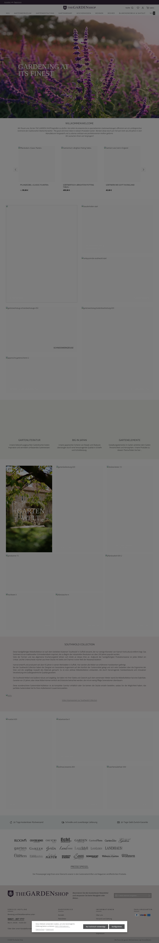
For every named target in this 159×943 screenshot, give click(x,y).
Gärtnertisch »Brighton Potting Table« (78, 186)
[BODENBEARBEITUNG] (117, 350)
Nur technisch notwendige (95, 927)
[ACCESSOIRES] (79, 787)
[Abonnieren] (149, 895)
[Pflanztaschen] (79, 611)
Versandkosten (146, 940)
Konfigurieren (117, 927)
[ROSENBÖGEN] (41, 253)
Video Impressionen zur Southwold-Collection (79, 700)
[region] (79, 170)
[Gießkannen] (54, 572)
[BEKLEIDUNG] (79, 509)
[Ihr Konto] (143, 8)
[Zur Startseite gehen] (79, 8)
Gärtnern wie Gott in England (120, 185)
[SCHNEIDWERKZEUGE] (41, 329)
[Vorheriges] (15, 169)
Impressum (100, 933)
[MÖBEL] (29, 763)
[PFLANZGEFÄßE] (129, 592)
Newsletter (62, 919)
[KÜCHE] (130, 787)
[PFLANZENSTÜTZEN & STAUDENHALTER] (117, 229)
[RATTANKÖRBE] (104, 739)
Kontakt (61, 915)
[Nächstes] (154, 13)
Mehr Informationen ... (62, 926)
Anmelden (7, 2)
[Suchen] (133, 8)
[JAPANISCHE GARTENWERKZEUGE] (41, 375)
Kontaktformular (26, 928)
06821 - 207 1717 (16, 918)
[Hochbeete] (30, 611)
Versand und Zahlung (104, 919)
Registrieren (18, 2)
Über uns (99, 915)
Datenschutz (40, 929)
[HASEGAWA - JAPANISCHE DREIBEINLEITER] (130, 509)
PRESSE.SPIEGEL (79, 867)
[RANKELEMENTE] (117, 279)
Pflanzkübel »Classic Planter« (34, 185)
